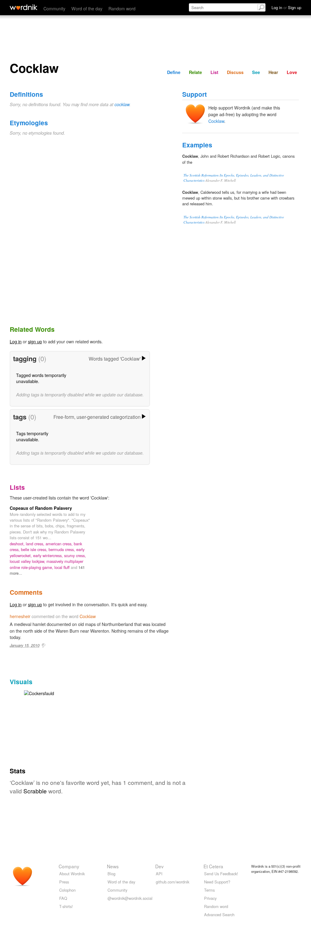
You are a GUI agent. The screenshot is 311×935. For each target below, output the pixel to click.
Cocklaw (216, 121)
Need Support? (217, 882)
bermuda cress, (62, 549)
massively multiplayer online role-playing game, (46, 564)
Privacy (210, 898)
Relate (195, 72)
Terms (209, 890)
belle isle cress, (35, 549)
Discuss (235, 72)
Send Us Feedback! (221, 873)
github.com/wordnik (172, 882)
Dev (159, 866)
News (113, 866)
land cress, (36, 544)
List (214, 72)
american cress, (60, 544)
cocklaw (121, 104)
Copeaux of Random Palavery (41, 508)
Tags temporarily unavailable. (32, 436)
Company (69, 866)
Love (292, 72)
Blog (111, 873)
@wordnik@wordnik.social (130, 898)
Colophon (67, 890)
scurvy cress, (75, 555)
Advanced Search (219, 914)
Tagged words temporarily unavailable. (41, 378)
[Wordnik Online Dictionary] (23, 7)
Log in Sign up (286, 7)
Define (173, 72)
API (159, 873)
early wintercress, (48, 555)
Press (64, 882)
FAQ (63, 898)
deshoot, (18, 544)
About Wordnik (72, 873)
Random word (121, 8)
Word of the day (86, 8)
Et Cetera (213, 866)
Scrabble (35, 791)
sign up (35, 341)
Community (54, 8)
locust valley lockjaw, (28, 561)
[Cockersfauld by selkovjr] (39, 692)
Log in (16, 341)
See (256, 72)
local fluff (62, 567)
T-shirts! (66, 906)
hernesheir (20, 616)
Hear (273, 72)
